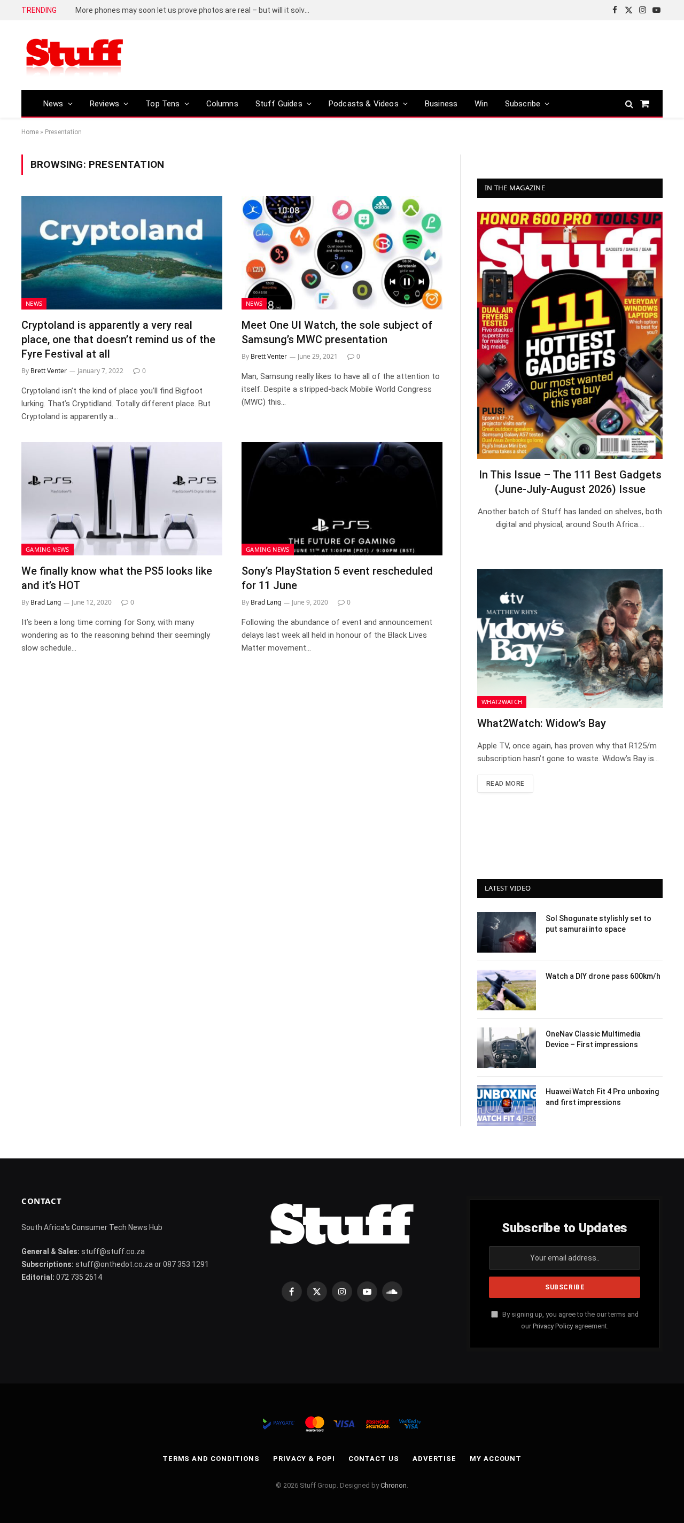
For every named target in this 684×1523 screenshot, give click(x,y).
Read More (505, 783)
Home (29, 132)
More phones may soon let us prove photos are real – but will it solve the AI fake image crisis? (195, 10)
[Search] (629, 103)
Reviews (104, 104)
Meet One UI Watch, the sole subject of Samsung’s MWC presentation (337, 332)
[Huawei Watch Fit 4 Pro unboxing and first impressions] (506, 1105)
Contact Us (373, 1459)
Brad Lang (45, 602)
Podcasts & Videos (364, 104)
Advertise (434, 1459)
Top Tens (162, 104)
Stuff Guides (278, 104)
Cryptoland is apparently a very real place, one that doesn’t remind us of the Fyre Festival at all (118, 339)
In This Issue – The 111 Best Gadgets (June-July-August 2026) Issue (570, 482)
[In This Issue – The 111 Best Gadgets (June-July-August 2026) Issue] (570, 335)
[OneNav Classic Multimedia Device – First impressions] (506, 1047)
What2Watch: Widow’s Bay (541, 723)
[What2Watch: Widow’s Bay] (570, 638)
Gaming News (47, 549)
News (53, 104)
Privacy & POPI (304, 1459)
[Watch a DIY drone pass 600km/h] (506, 990)
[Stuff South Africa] (74, 55)
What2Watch (501, 702)
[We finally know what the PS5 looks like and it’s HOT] (121, 498)
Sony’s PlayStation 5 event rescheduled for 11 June (337, 578)
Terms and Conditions (211, 1459)
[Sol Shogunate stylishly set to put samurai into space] (506, 932)
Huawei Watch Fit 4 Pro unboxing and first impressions (602, 1097)
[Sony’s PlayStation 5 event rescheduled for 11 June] (342, 498)
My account (496, 1459)
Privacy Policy (553, 1326)
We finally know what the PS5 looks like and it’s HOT (116, 578)
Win (481, 104)
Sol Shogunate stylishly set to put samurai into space (598, 923)
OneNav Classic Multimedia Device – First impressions (593, 1039)
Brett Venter (48, 370)
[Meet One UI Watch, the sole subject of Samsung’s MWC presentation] (342, 253)
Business (441, 104)
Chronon (393, 1485)
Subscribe (523, 104)
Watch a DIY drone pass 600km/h (603, 976)
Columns (222, 104)
